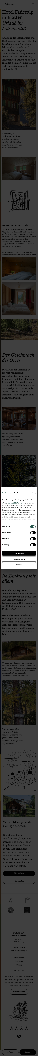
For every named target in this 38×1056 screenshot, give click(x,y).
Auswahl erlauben (19, 559)
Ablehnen (19, 565)
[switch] (33, 532)
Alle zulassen (19, 553)
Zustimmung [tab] (6, 493)
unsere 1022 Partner (15, 503)
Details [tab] (16, 493)
